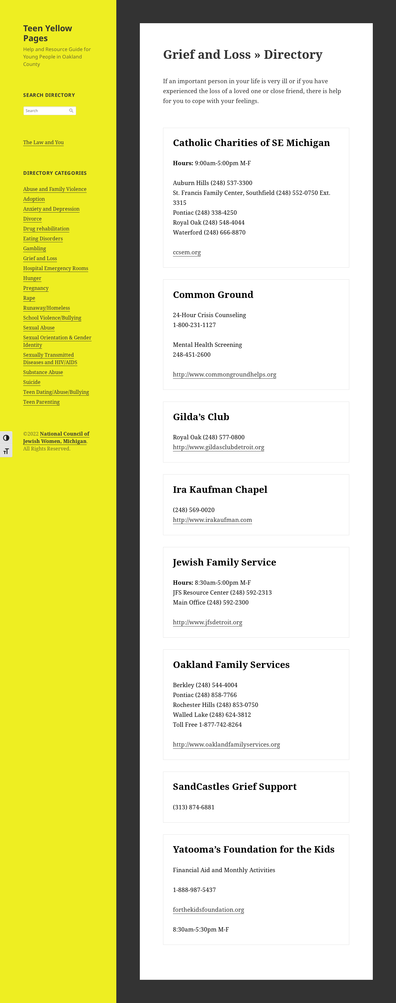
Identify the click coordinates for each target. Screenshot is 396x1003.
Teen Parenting (41, 401)
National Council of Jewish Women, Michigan (56, 437)
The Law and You (43, 142)
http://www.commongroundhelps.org (224, 374)
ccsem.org (187, 252)
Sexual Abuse (39, 327)
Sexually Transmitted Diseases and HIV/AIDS (50, 358)
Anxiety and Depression (51, 208)
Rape (29, 298)
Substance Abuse (43, 372)
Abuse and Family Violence (55, 189)
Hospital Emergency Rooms (55, 268)
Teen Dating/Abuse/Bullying (56, 392)
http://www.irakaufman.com (212, 520)
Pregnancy (36, 288)
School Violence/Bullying (52, 317)
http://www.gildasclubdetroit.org (218, 447)
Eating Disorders (43, 238)
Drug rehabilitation (46, 228)
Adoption (34, 199)
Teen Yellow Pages (47, 33)
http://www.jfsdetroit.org (207, 622)
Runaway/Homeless (46, 307)
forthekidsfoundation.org (208, 910)
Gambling (34, 248)
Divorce (32, 218)
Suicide (32, 382)
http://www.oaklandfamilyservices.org (226, 744)
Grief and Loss (40, 258)
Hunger (32, 278)
